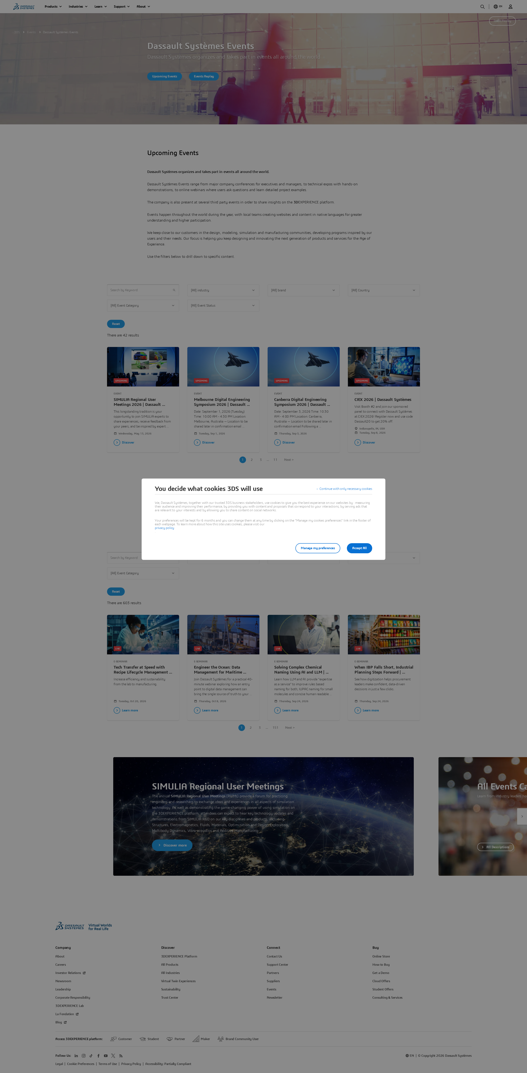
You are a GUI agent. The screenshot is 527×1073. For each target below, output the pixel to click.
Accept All (359, 548)
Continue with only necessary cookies (345, 488)
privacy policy (164, 528)
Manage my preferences (318, 548)
